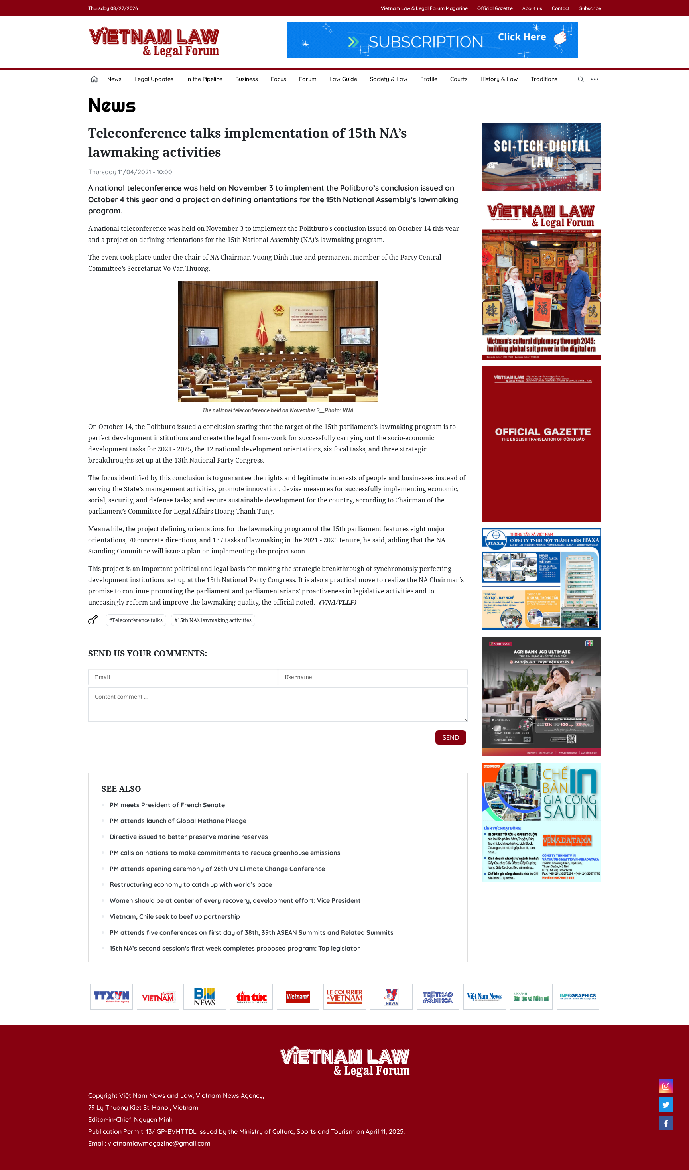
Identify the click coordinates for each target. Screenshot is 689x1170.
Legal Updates (153, 79)
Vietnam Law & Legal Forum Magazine (424, 8)
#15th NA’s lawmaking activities (213, 620)
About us (532, 8)
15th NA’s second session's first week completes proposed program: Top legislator (235, 948)
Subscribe (590, 8)
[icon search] (581, 79)
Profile (428, 79)
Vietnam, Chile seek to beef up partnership (175, 916)
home (94, 79)
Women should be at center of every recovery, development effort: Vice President (235, 900)
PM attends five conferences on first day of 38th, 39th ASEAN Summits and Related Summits (252, 932)
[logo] (344, 1061)
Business (246, 79)
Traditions (544, 79)
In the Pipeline (204, 79)
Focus (278, 79)
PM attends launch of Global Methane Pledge (178, 821)
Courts (459, 79)
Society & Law (388, 79)
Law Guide (343, 79)
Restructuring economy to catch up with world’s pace (191, 884)
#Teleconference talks (136, 620)
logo (154, 42)
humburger (595, 79)
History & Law (499, 79)
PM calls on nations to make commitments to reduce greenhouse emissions (225, 853)
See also (121, 788)
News (114, 79)
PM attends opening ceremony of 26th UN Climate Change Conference (217, 869)
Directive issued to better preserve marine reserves (189, 837)
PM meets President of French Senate (167, 805)
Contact (561, 8)
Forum (308, 79)
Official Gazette (495, 8)
